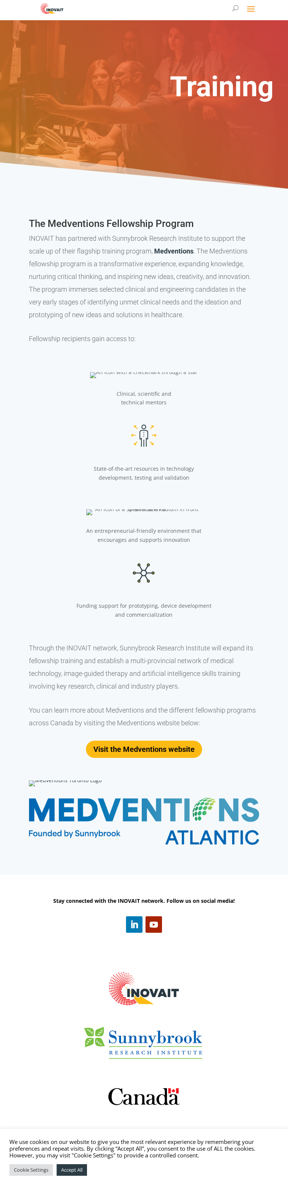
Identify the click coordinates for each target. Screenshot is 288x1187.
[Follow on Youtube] (154, 924)
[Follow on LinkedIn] (134, 924)
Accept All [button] (71, 1169)
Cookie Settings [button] (31, 1169)
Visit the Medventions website (144, 749)
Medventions (174, 251)
